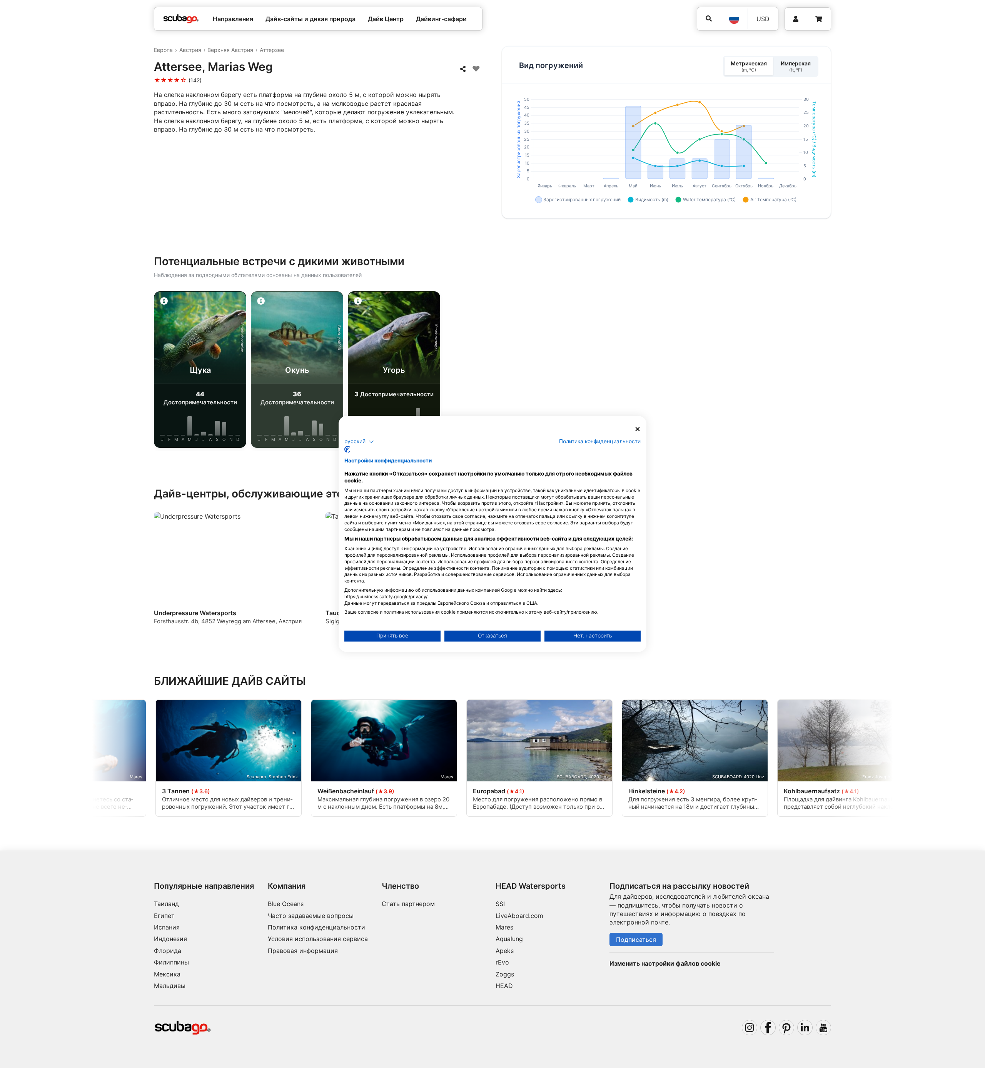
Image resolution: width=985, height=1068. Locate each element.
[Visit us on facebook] (768, 1027)
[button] (359, 441)
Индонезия (170, 939)
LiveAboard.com (519, 915)
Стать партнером (408, 904)
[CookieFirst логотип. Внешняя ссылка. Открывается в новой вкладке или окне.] (347, 449)
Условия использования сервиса (318, 939)
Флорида (167, 951)
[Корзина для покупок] (819, 19)
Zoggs (505, 974)
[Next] (854, 371)
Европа (163, 50)
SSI (500, 904)
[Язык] (734, 18)
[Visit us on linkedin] (805, 1027)
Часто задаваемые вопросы (311, 915)
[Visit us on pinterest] (786, 1027)
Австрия (190, 50)
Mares (504, 927)
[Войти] (796, 19)
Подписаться (636, 939)
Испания (167, 927)
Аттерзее (272, 50)
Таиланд (166, 904)
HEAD (504, 986)
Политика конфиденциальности (316, 927)
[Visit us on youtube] (823, 1027)
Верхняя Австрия (230, 50)
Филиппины (171, 962)
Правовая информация (303, 951)
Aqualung (509, 939)
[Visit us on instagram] (749, 1027)
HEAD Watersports (531, 886)
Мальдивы (169, 986)
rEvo (502, 962)
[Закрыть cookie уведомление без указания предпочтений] (637, 429)
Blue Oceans (286, 904)
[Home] (181, 18)
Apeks (505, 951)
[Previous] (131, 371)
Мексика (167, 974)
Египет (164, 915)
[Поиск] (708, 18)
